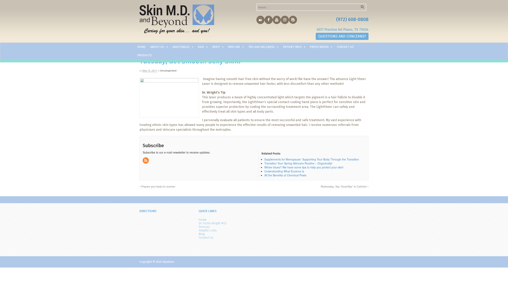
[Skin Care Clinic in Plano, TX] (177, 20)
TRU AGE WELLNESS (261, 47)
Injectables (181, 47)
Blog (202, 234)
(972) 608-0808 (352, 19)
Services (204, 227)
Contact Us (345, 47)
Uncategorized (168, 70)
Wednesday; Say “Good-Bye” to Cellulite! (344, 186)
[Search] (362, 6)
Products (144, 55)
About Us (157, 47)
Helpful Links (208, 230)
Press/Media (319, 47)
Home (141, 47)
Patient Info (292, 47)
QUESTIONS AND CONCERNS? (342, 36)
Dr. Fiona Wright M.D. (213, 223)
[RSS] (146, 160)
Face (201, 47)
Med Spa (234, 47)
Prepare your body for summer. (158, 186)
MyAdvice (168, 262)
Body (216, 47)
